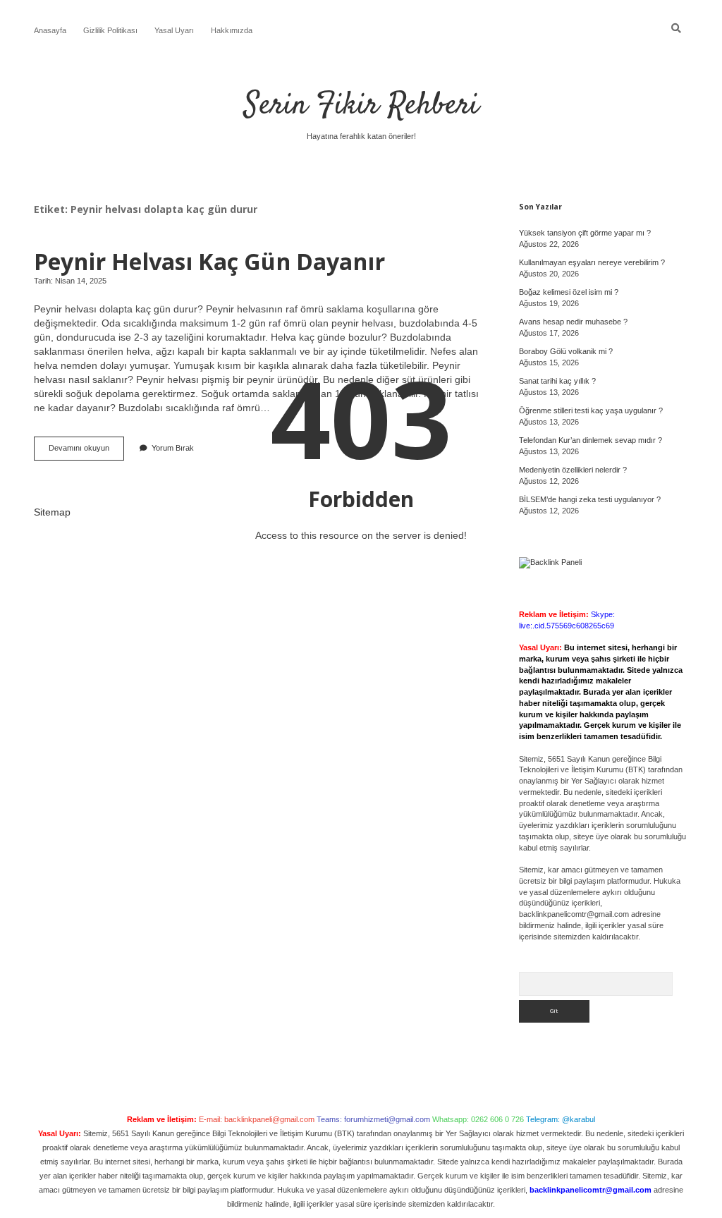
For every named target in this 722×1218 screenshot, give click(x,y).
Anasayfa (50, 30)
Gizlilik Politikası (110, 30)
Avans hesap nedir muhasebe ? (573, 321)
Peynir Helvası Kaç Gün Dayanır (209, 260)
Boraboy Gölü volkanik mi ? (566, 351)
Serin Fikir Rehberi (361, 105)
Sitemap (52, 512)
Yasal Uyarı (174, 30)
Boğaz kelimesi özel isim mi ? (568, 292)
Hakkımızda (231, 30)
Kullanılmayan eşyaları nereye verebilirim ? (592, 262)
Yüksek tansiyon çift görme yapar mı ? (585, 233)
